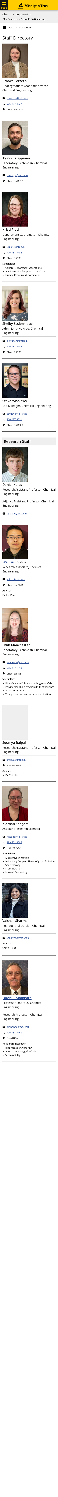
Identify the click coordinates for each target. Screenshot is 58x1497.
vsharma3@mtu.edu (18, 937)
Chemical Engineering (16, 14)
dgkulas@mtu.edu (17, 513)
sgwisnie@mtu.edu (17, 413)
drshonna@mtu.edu (18, 1027)
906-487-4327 (14, 103)
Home (3, 19)
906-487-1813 (14, 668)
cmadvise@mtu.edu (17, 98)
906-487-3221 (14, 419)
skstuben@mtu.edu (17, 340)
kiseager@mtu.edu (17, 836)
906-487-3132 (14, 252)
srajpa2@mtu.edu (16, 759)
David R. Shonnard (17, 998)
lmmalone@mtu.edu (18, 662)
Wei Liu (8, 562)
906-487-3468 (14, 1032)
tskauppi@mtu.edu (17, 175)
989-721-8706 (14, 842)
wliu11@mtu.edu (16, 579)
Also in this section (20, 27)
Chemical (25, 19)
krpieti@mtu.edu (16, 247)
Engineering (13, 19)
